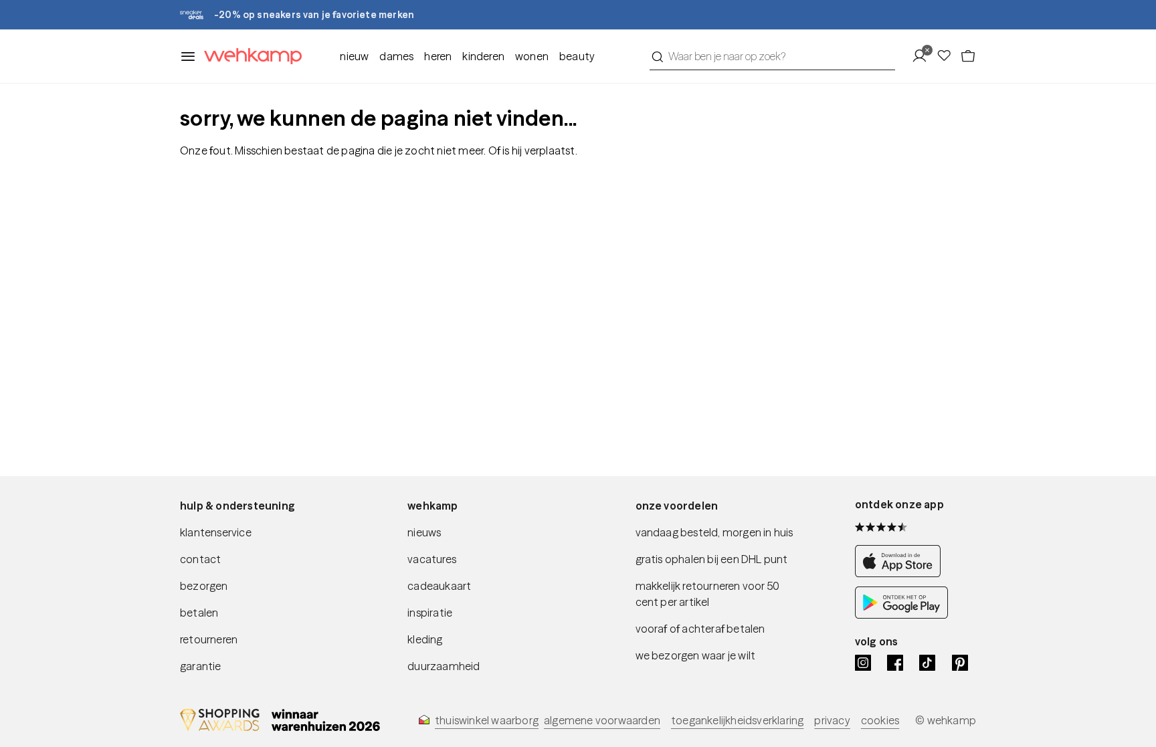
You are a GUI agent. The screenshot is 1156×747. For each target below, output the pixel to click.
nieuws (424, 532)
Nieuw (354, 56)
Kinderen (483, 56)
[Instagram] (863, 663)
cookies (880, 720)
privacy (832, 720)
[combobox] (772, 56)
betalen (199, 612)
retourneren (208, 639)
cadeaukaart (439, 586)
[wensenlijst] (948, 56)
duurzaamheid (443, 666)
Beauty (577, 56)
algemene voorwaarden (602, 720)
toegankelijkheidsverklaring (737, 720)
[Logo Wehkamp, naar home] (249, 56)
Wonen (532, 56)
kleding (424, 639)
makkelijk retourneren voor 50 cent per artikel (708, 594)
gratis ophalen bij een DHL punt (712, 559)
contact (200, 559)
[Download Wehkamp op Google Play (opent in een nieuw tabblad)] (901, 614)
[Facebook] (895, 663)
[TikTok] (927, 663)
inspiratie (429, 612)
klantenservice (216, 532)
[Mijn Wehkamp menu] (923, 56)
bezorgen (204, 586)
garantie (200, 666)
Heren (438, 56)
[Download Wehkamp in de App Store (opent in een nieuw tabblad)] (901, 573)
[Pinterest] (960, 663)
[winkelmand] (968, 56)
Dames (396, 56)
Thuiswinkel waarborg (487, 720)
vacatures (431, 559)
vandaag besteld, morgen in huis (714, 532)
